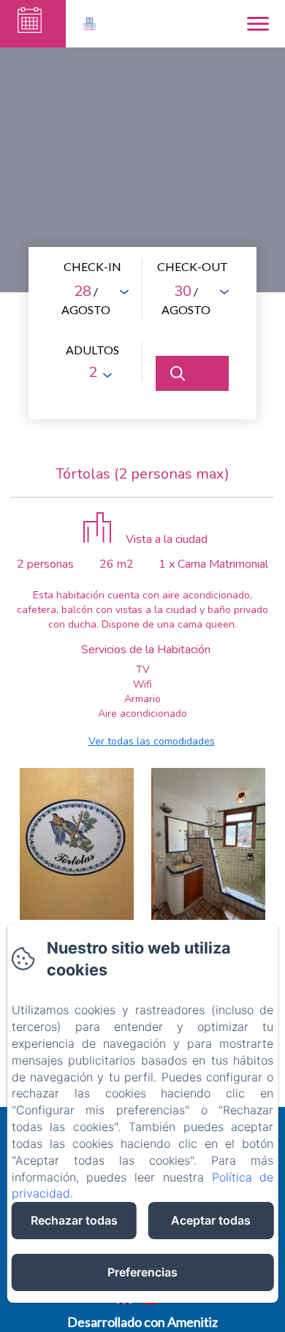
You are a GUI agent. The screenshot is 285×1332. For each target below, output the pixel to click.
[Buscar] (192, 373)
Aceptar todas (211, 1220)
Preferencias (142, 1272)
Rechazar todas (74, 1220)
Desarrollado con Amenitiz (142, 1322)
